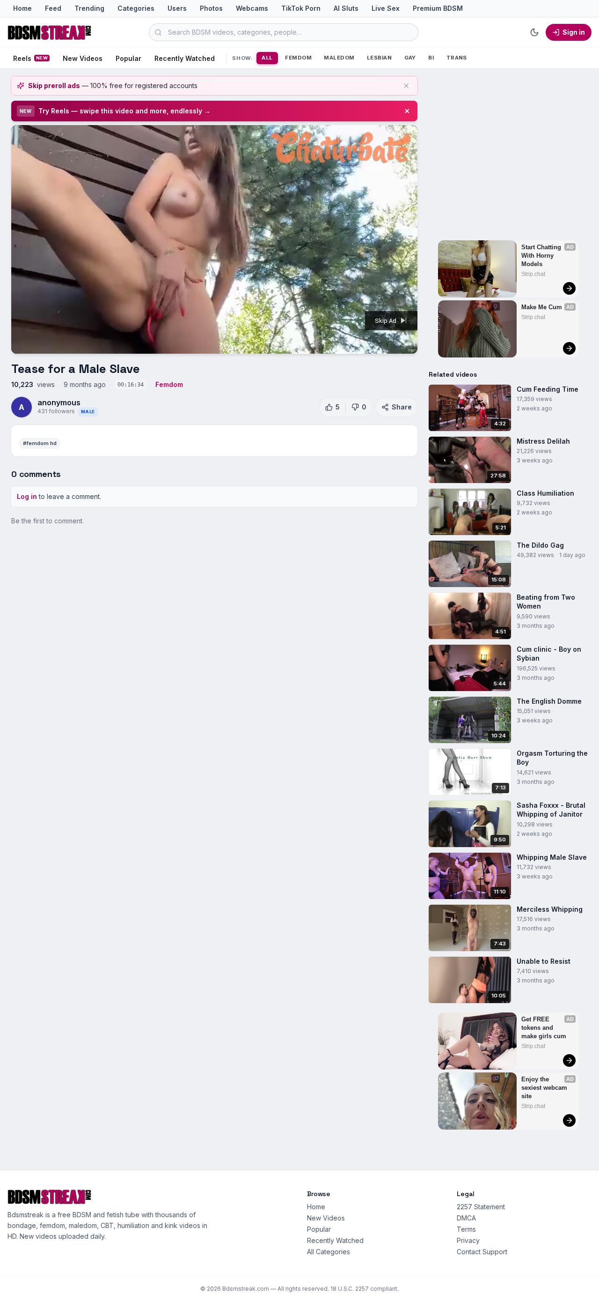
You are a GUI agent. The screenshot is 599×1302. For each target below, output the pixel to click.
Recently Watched (184, 58)
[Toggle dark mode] (534, 32)
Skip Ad (386, 320)
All (267, 57)
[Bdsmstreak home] (49, 32)
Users (177, 8)
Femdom (298, 57)
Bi (431, 57)
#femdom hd (40, 443)
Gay (410, 57)
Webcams (252, 8)
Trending (89, 8)
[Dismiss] (406, 85)
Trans (456, 57)
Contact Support (482, 1252)
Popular (128, 58)
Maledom (339, 57)
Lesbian (379, 57)
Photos (211, 8)
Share (402, 407)
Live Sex (386, 8)
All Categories (328, 1252)
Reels (30, 58)
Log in (27, 496)
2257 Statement (481, 1207)
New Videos (82, 58)
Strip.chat (533, 274)
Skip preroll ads (54, 85)
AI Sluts (346, 8)
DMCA (466, 1218)
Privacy (468, 1240)
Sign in (573, 32)
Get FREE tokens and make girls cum (543, 1028)
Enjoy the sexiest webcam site (545, 1088)
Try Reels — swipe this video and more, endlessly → (124, 111)
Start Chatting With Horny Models (542, 256)
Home (22, 8)
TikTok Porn (301, 8)
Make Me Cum (541, 307)
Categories (135, 8)
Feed (53, 8)
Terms (466, 1229)
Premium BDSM (438, 8)
